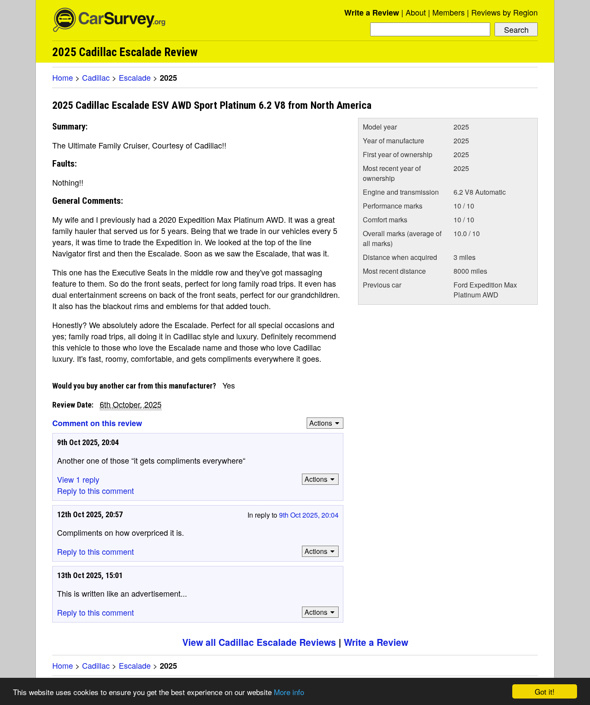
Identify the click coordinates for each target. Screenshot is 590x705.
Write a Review (371, 12)
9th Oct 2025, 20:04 (309, 515)
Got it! (545, 691)
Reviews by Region (504, 12)
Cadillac (96, 77)
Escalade (135, 77)
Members (448, 12)
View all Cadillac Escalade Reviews (259, 641)
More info (289, 691)
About (416, 12)
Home (62, 77)
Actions (320, 423)
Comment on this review (97, 423)
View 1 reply (78, 479)
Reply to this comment (95, 490)
